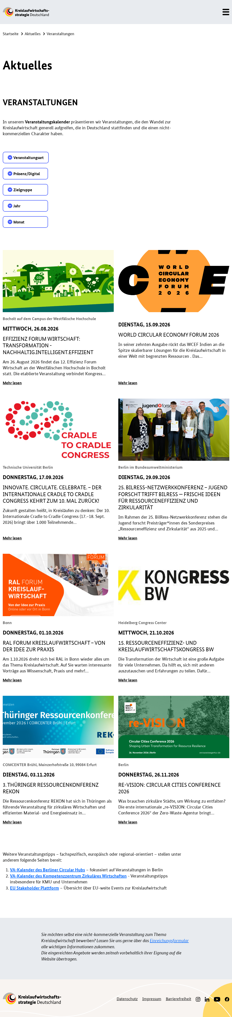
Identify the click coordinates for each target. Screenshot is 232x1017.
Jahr (16, 205)
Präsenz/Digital (26, 173)
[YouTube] (217, 998)
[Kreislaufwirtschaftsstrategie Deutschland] (26, 12)
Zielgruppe (22, 189)
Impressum (151, 998)
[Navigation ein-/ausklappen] (224, 12)
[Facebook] (225, 998)
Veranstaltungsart (28, 157)
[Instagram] (198, 998)
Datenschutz (127, 998)
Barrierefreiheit (178, 998)
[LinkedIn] (207, 998)
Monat (18, 222)
